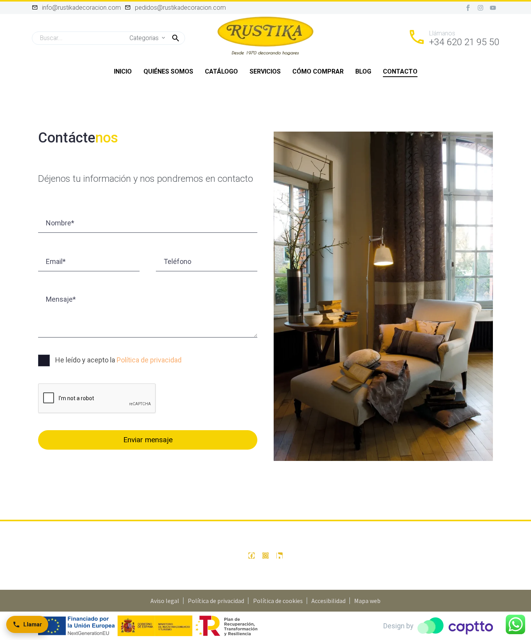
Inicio (123, 71)
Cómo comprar (318, 71)
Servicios (265, 71)
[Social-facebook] (468, 8)
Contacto (400, 71)
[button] (175, 38)
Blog (363, 71)
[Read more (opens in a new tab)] (453, 38)
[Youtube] (493, 8)
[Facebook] (251, 555)
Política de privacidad (149, 360)
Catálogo (221, 71)
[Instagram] (480, 8)
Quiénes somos (168, 71)
